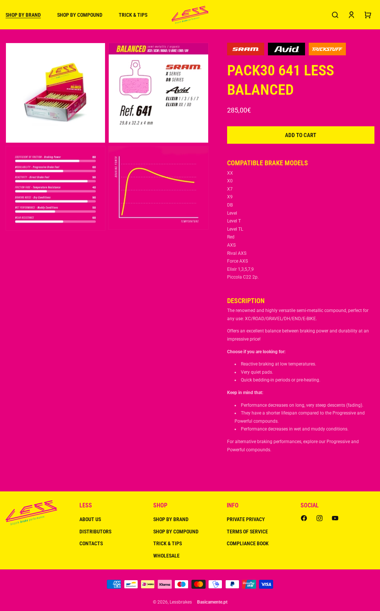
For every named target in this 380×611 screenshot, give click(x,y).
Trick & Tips (167, 543)
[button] (23, 15)
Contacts (91, 543)
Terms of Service (247, 531)
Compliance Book (248, 543)
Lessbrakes (181, 602)
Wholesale (166, 556)
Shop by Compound (176, 531)
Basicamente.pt (212, 602)
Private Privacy (246, 519)
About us (90, 519)
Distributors (95, 531)
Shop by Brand (171, 519)
